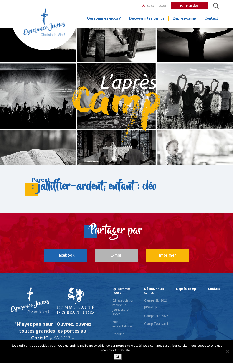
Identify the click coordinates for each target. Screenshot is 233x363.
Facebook (65, 255)
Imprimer (167, 255)
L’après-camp (184, 18)
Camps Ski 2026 (156, 300)
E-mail (116, 255)
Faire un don (189, 6)
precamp (150, 306)
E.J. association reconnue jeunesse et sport (123, 307)
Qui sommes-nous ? (104, 18)
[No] (227, 351)
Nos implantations (122, 324)
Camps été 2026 (156, 316)
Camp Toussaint (156, 323)
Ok (118, 356)
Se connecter (156, 6)
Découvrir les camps (147, 18)
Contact (211, 18)
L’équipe (118, 334)
